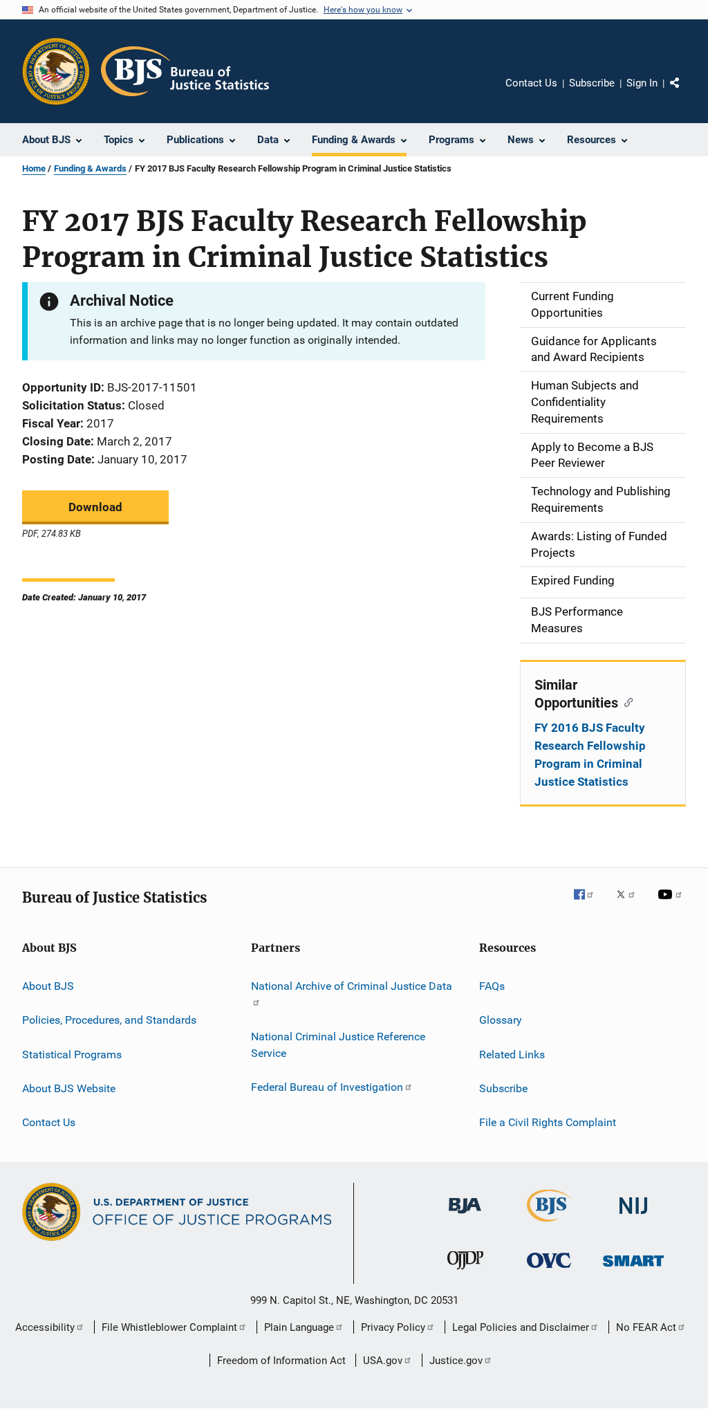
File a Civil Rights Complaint (547, 1122)
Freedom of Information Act (281, 1360)
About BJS (48, 986)
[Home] (185, 71)
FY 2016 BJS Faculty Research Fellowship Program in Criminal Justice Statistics (590, 755)
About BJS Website (68, 1088)
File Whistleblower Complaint (169, 1327)
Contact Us (531, 83)
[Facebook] (589, 904)
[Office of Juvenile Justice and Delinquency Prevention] (465, 1272)
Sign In (642, 83)
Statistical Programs (72, 1053)
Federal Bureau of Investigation (327, 1087)
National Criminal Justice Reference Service (338, 1045)
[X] (630, 904)
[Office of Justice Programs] (56, 71)
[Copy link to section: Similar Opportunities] (625, 701)
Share (685, 92)
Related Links (512, 1053)
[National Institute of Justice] (633, 1216)
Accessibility (45, 1327)
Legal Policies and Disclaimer (520, 1327)
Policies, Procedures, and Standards (109, 1019)
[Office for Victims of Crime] (549, 1270)
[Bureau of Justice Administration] (465, 1216)
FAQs (492, 986)
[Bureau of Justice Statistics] (549, 1224)
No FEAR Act (646, 1327)
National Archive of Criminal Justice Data (351, 986)
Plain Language (299, 1327)
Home (34, 168)
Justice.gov (456, 1360)
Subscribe (592, 83)
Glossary (500, 1019)
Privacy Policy (393, 1327)
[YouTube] (672, 904)
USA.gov (382, 1360)
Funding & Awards (90, 168)
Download (95, 507)
